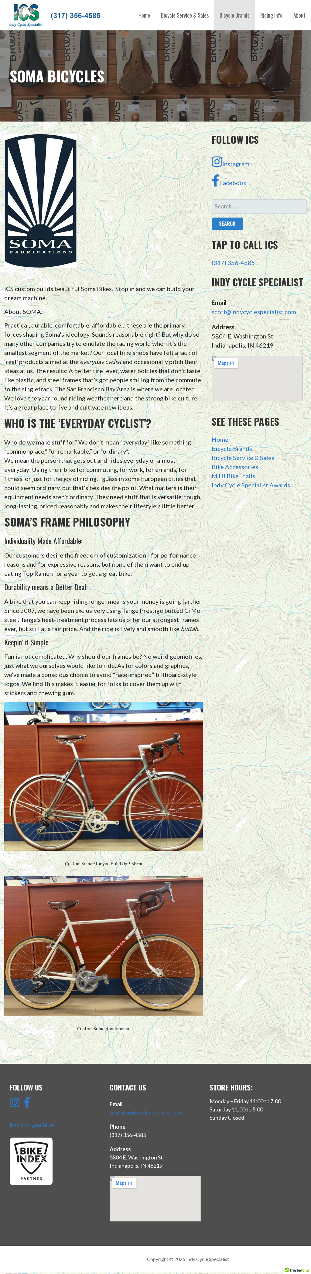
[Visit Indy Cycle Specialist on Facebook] (26, 1104)
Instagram (235, 163)
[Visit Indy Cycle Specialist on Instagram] (14, 1104)
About (299, 15)
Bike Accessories (235, 466)
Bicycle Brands (234, 15)
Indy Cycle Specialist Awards (251, 485)
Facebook (233, 182)
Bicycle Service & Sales (185, 15)
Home (144, 15)
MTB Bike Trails (233, 475)
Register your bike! (32, 1125)
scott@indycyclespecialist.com (254, 311)
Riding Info (271, 15)
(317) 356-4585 (233, 262)
